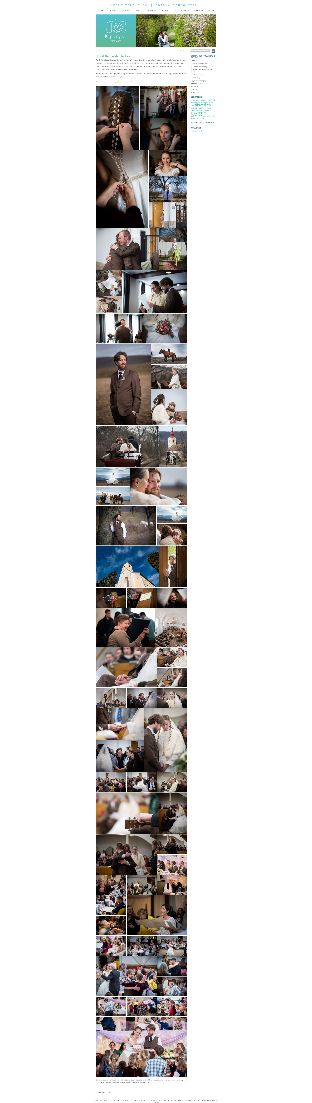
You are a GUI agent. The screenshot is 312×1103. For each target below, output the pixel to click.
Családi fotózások (199, 67)
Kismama (206, 110)
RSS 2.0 (98, 1082)
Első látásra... (149, 1080)
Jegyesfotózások (197, 81)
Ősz (201, 100)
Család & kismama (197, 64)
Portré (193, 87)
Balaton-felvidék (207, 116)
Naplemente (194, 110)
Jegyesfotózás (199, 113)
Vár (213, 116)
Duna (192, 100)
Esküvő (193, 78)
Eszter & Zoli (182, 51)
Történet (200, 110)
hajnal (212, 102)
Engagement (200, 108)
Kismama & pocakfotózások (203, 70)
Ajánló (193, 61)
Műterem (207, 102)
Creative (196, 100)
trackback (135, 1082)
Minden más (195, 84)
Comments (143, 1100)
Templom (193, 102)
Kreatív (198, 102)
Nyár (208, 100)
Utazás (193, 92)
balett (203, 102)
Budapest (200, 118)
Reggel (204, 100)
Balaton (193, 118)
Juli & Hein (101, 51)
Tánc (192, 89)
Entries (136, 1100)
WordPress (162, 1100)
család (193, 108)
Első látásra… (196, 75)
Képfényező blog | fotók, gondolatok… (156, 4)
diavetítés (203, 105)
